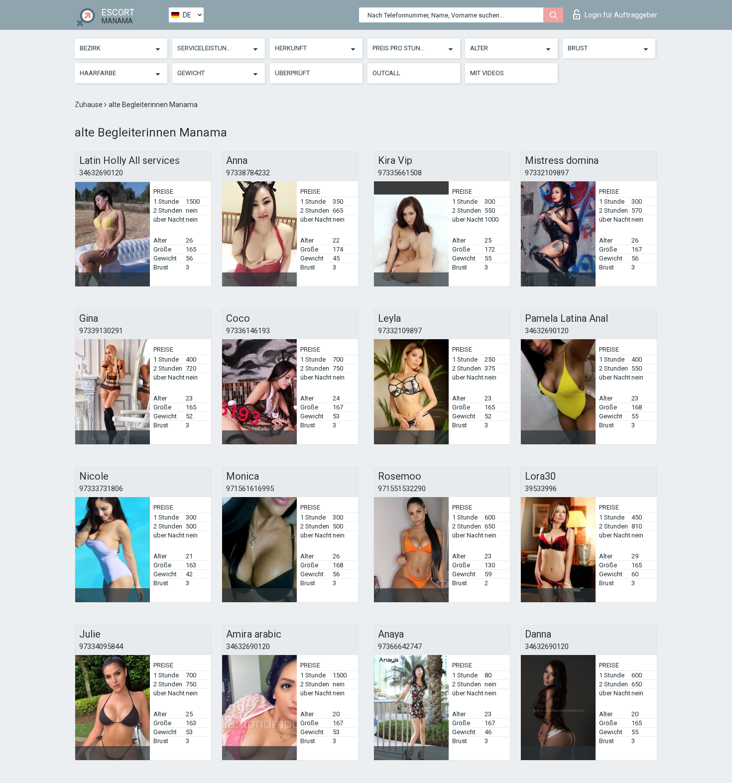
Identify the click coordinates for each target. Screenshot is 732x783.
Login (621, 15)
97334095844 (101, 646)
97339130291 (101, 330)
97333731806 (101, 488)
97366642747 (400, 646)
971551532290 (402, 488)
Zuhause (89, 105)
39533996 (541, 488)
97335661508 (400, 172)
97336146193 (248, 330)
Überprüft (292, 73)
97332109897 (547, 172)
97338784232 (248, 172)
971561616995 (250, 488)
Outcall (386, 73)
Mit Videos (487, 73)
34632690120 (101, 172)
